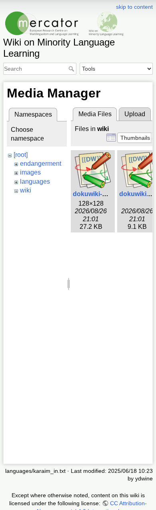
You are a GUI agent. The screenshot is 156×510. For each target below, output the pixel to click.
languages (35, 181)
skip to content (134, 7)
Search (72, 68)
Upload (134, 114)
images (30, 172)
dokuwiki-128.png (99, 194)
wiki (25, 190)
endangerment (40, 163)
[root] (21, 154)
